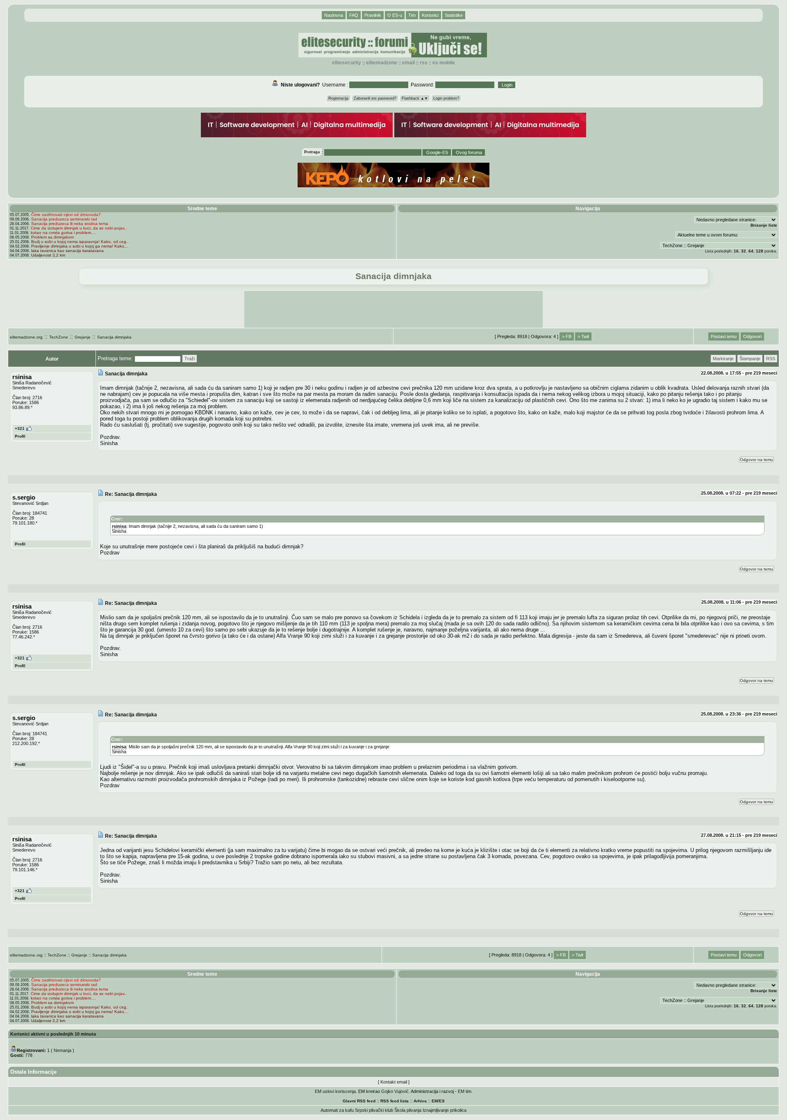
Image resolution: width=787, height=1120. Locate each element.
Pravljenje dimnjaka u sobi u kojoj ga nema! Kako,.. (79, 246)
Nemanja (62, 1050)
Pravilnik (372, 15)
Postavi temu (724, 336)
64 (750, 251)
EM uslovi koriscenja (335, 1091)
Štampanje (749, 358)
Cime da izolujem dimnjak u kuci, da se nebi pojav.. (79, 228)
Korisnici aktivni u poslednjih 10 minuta (53, 1033)
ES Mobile (443, 63)
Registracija (338, 98)
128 (759, 251)
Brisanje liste (764, 225)
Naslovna (333, 15)
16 (736, 251)
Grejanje (83, 337)
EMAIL (408, 63)
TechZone (58, 337)
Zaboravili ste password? (375, 98)
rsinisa (119, 526)
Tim (412, 15)
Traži (189, 358)
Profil (20, 436)
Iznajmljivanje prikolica (444, 1110)
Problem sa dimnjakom (52, 237)
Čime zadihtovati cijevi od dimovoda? (66, 214)
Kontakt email (393, 1081)
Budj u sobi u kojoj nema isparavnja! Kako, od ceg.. (80, 241)
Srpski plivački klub (374, 1110)
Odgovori (752, 336)
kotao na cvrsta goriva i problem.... (63, 232)
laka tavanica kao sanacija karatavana (67, 250)
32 (743, 251)
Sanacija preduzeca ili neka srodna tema (69, 223)
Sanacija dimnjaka (114, 337)
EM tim (464, 1091)
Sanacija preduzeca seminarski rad (64, 219)
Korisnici (430, 15)
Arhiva (420, 1101)
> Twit (583, 336)
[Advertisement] (393, 309)
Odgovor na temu (756, 459)
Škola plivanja (407, 1110)
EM (435, 1101)
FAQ (353, 15)
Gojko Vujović (395, 1091)
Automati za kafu (337, 1110)
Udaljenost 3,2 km (48, 255)
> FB (566, 336)
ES (442, 1101)
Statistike (454, 15)
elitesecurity (346, 63)
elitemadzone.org (26, 337)
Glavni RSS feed (359, 1101)
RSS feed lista (394, 1101)
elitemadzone (381, 63)
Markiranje (723, 358)
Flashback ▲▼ (415, 98)
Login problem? (446, 98)
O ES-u (394, 15)
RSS (424, 63)
